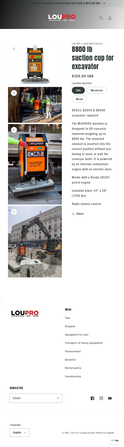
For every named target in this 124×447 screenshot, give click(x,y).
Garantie (70, 360)
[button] (11, 18)
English (17, 432)
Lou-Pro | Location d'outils (82, 432)
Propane (70, 326)
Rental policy (73, 368)
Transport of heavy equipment (84, 343)
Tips (67, 318)
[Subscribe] (57, 398)
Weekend (97, 90)
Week (79, 99)
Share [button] (80, 214)
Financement (73, 351)
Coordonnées (73, 376)
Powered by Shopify (105, 432)
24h (78, 90)
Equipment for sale (77, 334)
